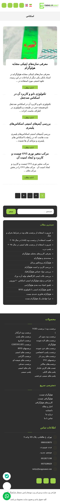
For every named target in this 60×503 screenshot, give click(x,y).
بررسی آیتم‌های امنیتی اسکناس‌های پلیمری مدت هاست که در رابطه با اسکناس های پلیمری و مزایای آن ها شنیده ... (30, 137)
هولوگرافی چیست (45, 399)
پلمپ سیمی (26, 372)
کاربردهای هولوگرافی (44, 403)
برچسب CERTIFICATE (21, 344)
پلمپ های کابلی (49, 372)
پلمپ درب (47, 249)
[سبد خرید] (15, 5)
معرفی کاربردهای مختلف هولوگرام (36, 254)
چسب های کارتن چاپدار (46, 368)
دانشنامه (49, 410)
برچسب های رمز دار (47, 356)
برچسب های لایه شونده (46, 340)
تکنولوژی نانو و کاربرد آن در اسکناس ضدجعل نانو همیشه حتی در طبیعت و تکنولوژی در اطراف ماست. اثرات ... (30, 107)
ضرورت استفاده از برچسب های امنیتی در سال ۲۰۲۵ (29, 245)
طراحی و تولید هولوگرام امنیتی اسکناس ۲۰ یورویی (30, 281)
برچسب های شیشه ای (22, 360)
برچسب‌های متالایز (48, 364)
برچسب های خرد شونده (46, 348)
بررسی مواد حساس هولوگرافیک (38, 272)
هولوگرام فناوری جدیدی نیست (38, 294)
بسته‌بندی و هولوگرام (42, 258)
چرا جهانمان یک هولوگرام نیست (38, 299)
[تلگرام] (46, 480)
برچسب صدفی (25, 364)
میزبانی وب (36, 492)
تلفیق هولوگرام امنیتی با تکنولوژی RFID (35, 290)
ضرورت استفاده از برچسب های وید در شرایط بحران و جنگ (28, 234)
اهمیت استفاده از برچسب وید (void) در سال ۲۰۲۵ (30, 240)
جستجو (11, 211)
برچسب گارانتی (24, 356)
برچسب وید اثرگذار (23, 333)
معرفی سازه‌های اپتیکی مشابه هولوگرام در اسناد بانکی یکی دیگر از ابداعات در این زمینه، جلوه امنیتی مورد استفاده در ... (30, 77)
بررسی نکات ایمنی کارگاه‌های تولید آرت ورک (32, 276)
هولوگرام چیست (46, 395)
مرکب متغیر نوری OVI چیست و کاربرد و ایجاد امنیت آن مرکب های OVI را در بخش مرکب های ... (30, 167)
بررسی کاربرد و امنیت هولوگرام (38, 267)
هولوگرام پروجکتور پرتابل (40, 263)
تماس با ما (48, 418)
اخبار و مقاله (47, 406)
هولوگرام (52, 344)
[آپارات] (53, 480)
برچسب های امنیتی (23, 352)
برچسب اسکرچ (24, 340)
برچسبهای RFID (24, 348)
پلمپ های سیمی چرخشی (45, 376)
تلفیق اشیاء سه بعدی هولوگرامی (37, 285)
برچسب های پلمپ (23, 337)
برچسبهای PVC (49, 360)
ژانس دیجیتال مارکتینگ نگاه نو (15, 492)
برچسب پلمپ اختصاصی (46, 352)
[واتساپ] (39, 480)
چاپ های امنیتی (24, 368)
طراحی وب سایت (49, 492)
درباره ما (49, 414)
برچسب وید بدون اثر (47, 337)
